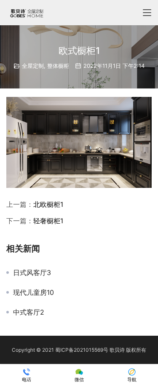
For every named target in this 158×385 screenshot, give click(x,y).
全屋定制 (33, 65)
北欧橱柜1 (48, 204)
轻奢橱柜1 (48, 221)
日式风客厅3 (32, 272)
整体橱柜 (58, 65)
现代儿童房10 (33, 292)
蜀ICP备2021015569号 (81, 350)
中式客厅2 (28, 312)
